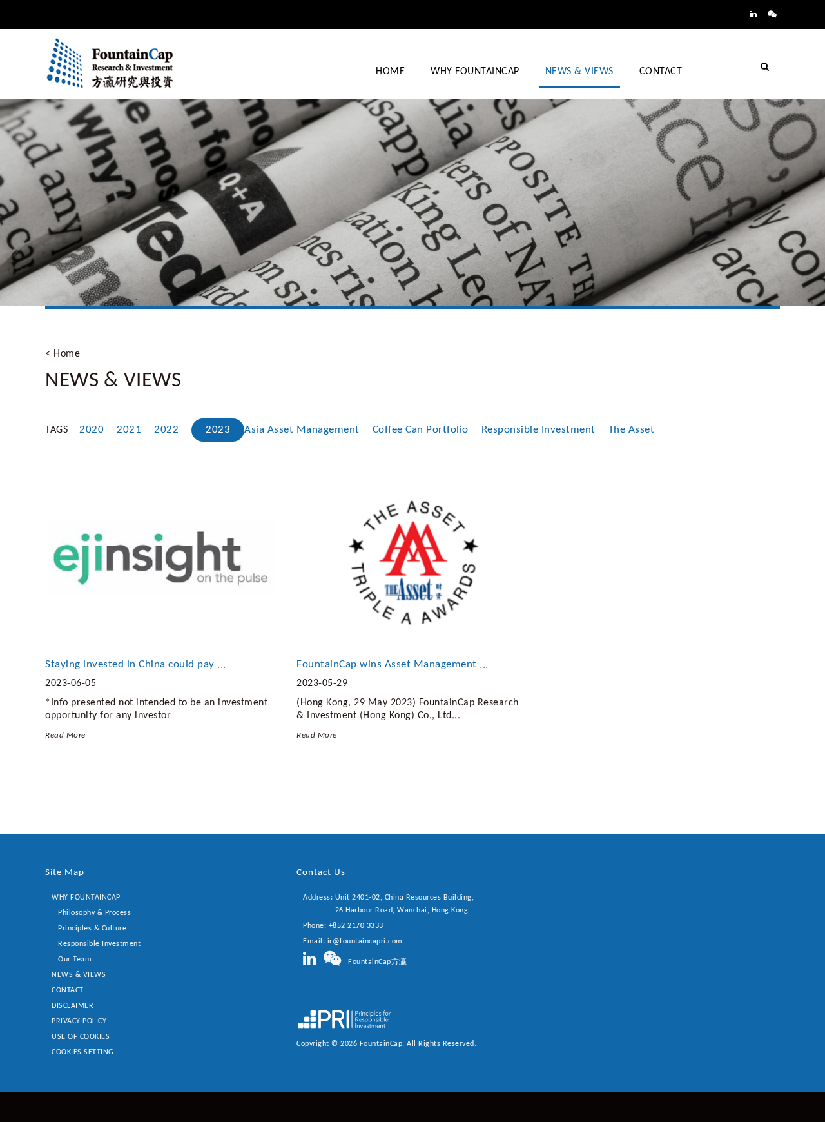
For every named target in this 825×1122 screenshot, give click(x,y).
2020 (91, 429)
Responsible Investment (538, 429)
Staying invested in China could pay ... (135, 664)
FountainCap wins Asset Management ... (392, 664)
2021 (129, 429)
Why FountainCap (86, 897)
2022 (166, 429)
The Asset (631, 429)
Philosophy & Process (94, 913)
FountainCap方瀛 (374, 962)
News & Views (79, 975)
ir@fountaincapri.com (365, 941)
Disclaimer (72, 1006)
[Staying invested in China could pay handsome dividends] (161, 560)
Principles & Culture (92, 928)
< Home (62, 354)
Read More (65, 735)
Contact (68, 990)
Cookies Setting (83, 1052)
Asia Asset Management (302, 429)
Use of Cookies (81, 1037)
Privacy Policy (79, 1021)
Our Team (75, 959)
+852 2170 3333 (356, 926)
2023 (218, 429)
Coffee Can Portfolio (421, 429)
